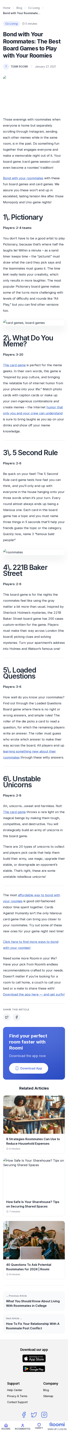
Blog (19, 7)
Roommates (22, 1428)
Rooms (6, 1428)
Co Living (34, 7)
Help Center (14, 1390)
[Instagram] (44, 1415)
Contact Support (17, 1402)
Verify (39, 1428)
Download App (31, 1068)
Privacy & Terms (17, 1396)
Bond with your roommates (23, 178)
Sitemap (48, 1396)
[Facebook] (24, 1415)
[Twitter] (34, 1415)
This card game (14, 365)
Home (6, 7)
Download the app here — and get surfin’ (34, 994)
